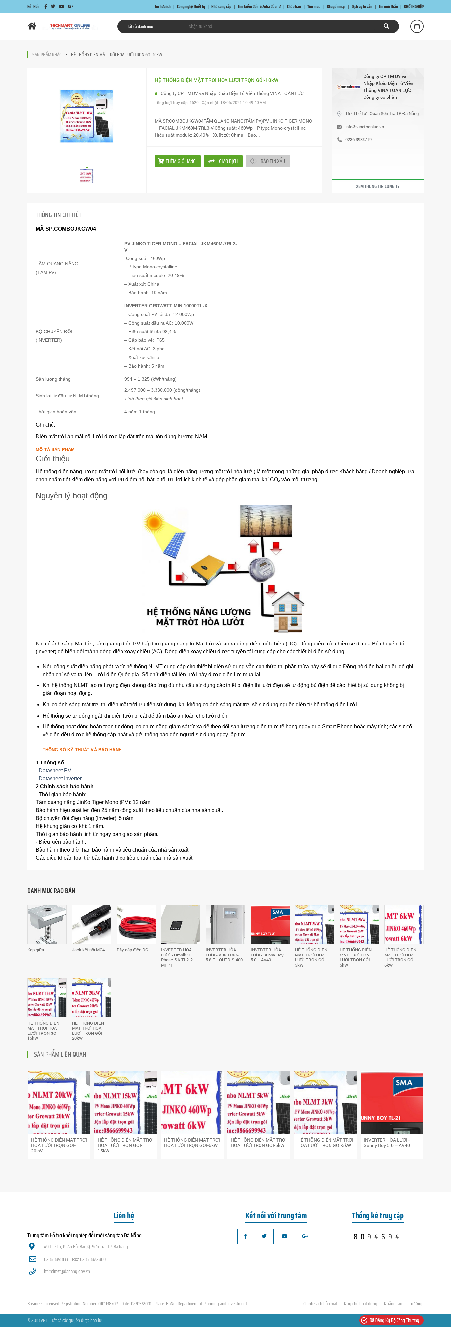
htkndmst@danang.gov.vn (67, 1271)
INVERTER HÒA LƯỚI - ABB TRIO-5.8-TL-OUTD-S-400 (224, 955)
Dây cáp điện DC (132, 950)
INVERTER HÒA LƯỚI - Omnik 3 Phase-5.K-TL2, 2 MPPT (177, 957)
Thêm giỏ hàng (181, 161)
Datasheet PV (55, 770)
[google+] (70, 6)
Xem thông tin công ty (377, 186)
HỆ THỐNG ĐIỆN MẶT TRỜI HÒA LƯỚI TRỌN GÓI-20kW (88, 1030)
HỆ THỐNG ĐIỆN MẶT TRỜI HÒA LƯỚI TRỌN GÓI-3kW (311, 957)
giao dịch (228, 161)
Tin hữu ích (163, 6)
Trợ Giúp (416, 1303)
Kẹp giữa (35, 950)
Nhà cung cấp (221, 6)
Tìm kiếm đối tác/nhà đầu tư (259, 6)
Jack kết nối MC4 (88, 950)
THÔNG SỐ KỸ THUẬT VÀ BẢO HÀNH (82, 749)
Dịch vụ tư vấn (362, 6)
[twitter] (53, 6)
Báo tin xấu (273, 161)
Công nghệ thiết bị (191, 6)
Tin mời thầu (388, 6)
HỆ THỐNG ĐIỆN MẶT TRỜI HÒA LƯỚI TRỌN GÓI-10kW (116, 55)
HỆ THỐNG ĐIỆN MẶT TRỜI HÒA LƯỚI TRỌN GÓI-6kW (400, 957)
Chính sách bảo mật (320, 1303)
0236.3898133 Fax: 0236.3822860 (75, 1259)
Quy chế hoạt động (360, 1303)
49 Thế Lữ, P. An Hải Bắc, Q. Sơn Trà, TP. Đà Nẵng (86, 1247)
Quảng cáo (393, 1303)
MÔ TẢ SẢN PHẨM (55, 449)
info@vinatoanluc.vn (364, 127)
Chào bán (294, 6)
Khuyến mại (336, 6)
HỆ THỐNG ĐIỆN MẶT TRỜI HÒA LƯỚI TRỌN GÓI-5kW (356, 957)
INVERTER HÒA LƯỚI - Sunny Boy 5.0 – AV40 (267, 955)
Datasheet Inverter (60, 778)
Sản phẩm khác (46, 55)
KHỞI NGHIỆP (414, 6)
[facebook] (46, 6)
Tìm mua (314, 6)
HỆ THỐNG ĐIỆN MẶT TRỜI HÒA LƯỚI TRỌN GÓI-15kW (43, 1030)
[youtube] (61, 6)
